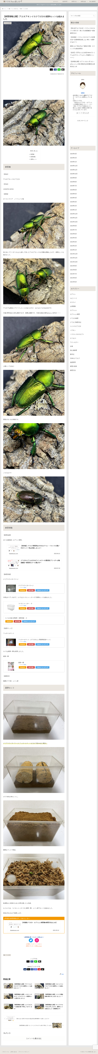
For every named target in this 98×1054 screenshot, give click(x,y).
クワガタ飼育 (7, 955)
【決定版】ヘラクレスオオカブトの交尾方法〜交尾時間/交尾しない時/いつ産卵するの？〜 (82, 39)
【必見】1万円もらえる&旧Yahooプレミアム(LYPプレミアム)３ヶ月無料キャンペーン (82, 55)
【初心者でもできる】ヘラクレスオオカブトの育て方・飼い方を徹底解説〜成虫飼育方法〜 (82, 30)
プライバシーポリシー (23, 1051)
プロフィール (5, 1051)
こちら (39, 946)
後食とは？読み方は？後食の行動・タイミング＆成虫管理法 (82, 47)
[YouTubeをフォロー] (39, 969)
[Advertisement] (33, 86)
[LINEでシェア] (59, 69)
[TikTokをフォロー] (42, 969)
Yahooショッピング (42, 590)
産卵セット (34, 159)
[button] (62, 69)
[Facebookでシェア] (55, 69)
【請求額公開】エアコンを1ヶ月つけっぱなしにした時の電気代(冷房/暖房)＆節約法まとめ (82, 64)
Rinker (25, 587)
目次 (31, 151)
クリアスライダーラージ (26, 585)
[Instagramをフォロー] (35, 969)
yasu (82, 93)
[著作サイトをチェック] (25, 969)
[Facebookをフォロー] (32, 969)
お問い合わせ (13, 1051)
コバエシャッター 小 (25, 603)
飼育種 (32, 154)
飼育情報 (33, 156)
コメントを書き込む (34, 1038)
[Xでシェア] (51, 69)
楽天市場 (30, 590)
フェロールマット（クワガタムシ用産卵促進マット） (34, 639)
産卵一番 (21, 662)
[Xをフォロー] (28, 969)
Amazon (22, 590)
